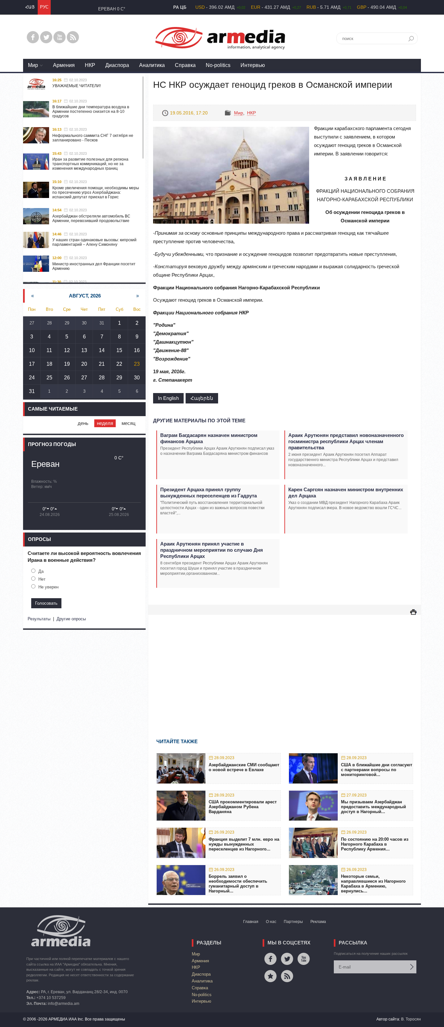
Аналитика (152, 65)
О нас (271, 921)
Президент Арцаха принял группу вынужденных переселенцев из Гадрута (208, 492)
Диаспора (117, 65)
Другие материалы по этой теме (199, 420)
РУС (44, 7)
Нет (42, 579)
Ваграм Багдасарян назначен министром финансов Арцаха (208, 438)
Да (41, 571)
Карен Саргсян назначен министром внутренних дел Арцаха (345, 492)
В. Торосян (411, 1019)
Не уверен (48, 587)
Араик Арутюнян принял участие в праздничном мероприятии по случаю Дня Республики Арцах (211, 550)
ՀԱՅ (29, 7)
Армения (64, 65)
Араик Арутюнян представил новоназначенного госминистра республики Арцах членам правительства (346, 441)
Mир (33, 65)
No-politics (218, 65)
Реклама (318, 921)
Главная (250, 921)
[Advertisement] (284, 667)
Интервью (253, 65)
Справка (185, 65)
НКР (90, 65)
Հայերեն (201, 398)
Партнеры (293, 921)
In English (168, 398)
